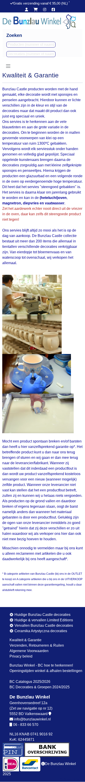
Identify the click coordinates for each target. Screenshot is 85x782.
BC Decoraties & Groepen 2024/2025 (40, 687)
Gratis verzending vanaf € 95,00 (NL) (41, 3)
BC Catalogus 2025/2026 (30, 682)
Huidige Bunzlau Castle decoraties (42, 615)
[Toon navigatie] (8, 66)
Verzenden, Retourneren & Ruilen (37, 645)
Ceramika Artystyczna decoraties (40, 631)
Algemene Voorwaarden (29, 651)
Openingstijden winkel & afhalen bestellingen (46, 671)
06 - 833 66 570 (25, 725)
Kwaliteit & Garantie (25, 640)
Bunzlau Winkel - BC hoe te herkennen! (41, 665)
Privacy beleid (21, 656)
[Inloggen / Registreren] (26, 10)
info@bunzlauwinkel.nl (32, 719)
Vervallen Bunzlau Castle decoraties (43, 625)
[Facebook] (53, 10)
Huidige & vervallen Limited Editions (43, 620)
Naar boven (73, 779)
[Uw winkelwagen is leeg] (36, 10)
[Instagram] (44, 10)
